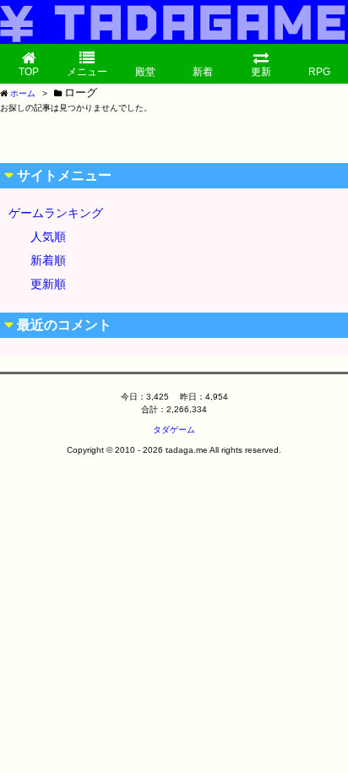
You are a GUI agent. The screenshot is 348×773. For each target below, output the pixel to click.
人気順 (48, 236)
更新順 (48, 284)
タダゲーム (174, 429)
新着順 (48, 260)
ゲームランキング (55, 213)
